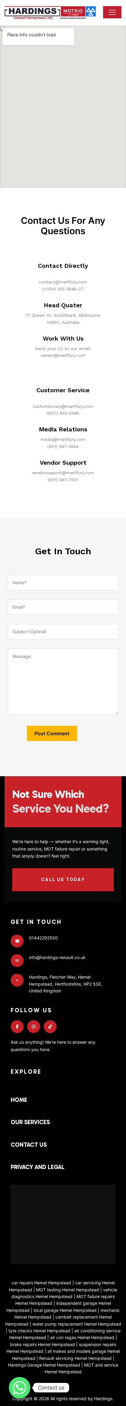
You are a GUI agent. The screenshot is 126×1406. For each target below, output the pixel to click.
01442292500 (43, 937)
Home (19, 1099)
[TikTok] (50, 1026)
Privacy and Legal (38, 1167)
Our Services (30, 1122)
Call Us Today (63, 879)
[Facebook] (17, 1026)
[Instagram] (33, 1026)
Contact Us (29, 1144)
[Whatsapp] (19, 1387)
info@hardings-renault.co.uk (57, 957)
